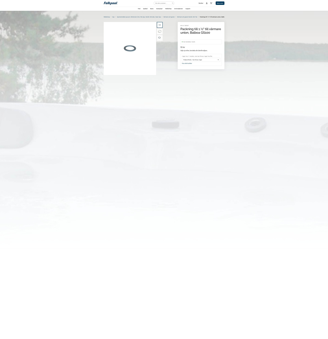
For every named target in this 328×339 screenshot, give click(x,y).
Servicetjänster (178, 8)
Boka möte (220, 3)
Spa (113, 17)
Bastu (151, 8)
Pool (139, 8)
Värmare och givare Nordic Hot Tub (187, 17)
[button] (130, 48)
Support (188, 8)
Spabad (145, 8)
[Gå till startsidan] (110, 3)
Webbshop (168, 8)
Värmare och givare (169, 17)
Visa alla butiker (187, 63)
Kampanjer (159, 8)
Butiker (201, 3)
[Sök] (172, 3)
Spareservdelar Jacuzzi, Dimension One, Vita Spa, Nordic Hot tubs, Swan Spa (139, 17)
